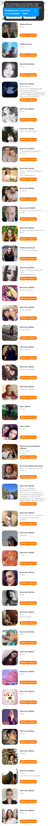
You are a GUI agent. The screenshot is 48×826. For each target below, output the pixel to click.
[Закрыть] (35, 10)
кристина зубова (27, 347)
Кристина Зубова (27, 64)
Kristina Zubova (26, 24)
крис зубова (25, 426)
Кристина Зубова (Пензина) (31, 466)
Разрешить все (14, 16)
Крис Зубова (25, 406)
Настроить (29, 16)
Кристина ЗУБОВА (27, 208)
